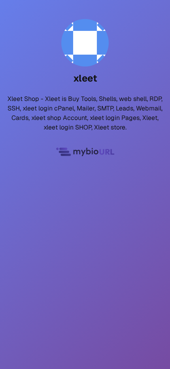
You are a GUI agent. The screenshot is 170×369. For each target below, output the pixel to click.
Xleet (52, 99)
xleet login (38, 108)
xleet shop (46, 118)
